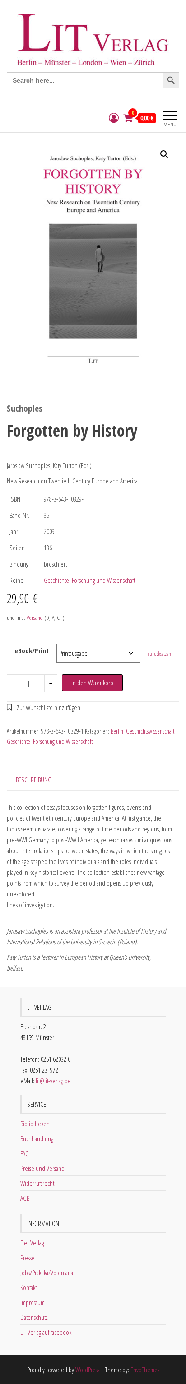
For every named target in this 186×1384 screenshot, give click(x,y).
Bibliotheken (35, 1123)
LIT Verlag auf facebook (45, 1332)
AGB (24, 1198)
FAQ (24, 1153)
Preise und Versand (42, 1168)
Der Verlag (32, 1242)
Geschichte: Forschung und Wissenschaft (89, 580)
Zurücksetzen (159, 654)
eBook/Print (31, 650)
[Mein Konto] (114, 118)
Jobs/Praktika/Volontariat (47, 1272)
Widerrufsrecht (37, 1183)
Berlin (117, 731)
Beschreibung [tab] (33, 779)
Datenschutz (34, 1317)
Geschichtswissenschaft (150, 731)
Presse (27, 1257)
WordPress (87, 1369)
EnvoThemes (144, 1369)
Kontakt (28, 1287)
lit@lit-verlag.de (53, 1080)
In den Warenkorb (92, 682)
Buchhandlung (36, 1138)
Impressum (32, 1302)
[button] (164, 154)
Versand (35, 617)
